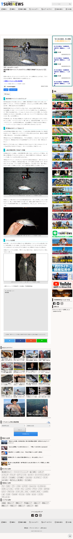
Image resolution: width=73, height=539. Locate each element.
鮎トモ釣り (33, 472)
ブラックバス (5, 497)
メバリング (5, 474)
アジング (12, 474)
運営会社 (26, 528)
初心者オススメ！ (7, 472)
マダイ (8, 486)
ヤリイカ (21, 494)
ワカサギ (14, 494)
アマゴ (34, 489)
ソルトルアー (13, 89)
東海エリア (45, 503)
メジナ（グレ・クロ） (22, 491)
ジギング (4, 477)
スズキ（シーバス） (7, 489)
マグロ (28, 494)
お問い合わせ (43, 528)
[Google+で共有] (31, 340)
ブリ (13, 486)
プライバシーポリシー (34, 528)
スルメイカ (32, 486)
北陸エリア (37, 503)
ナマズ (17, 489)
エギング (40, 472)
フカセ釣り (12, 477)
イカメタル (29, 477)
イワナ (40, 489)
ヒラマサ (24, 486)
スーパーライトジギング (42, 474)
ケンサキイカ (41, 486)
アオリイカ (11, 491)
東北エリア (11, 503)
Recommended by (44, 417)
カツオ (34, 494)
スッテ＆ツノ (38, 477)
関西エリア (5, 505)
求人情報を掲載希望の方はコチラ (62, 41)
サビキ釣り (28, 480)
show (8, 94)
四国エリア (21, 505)
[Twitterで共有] (9, 340)
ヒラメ (4, 491)
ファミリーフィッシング (21, 472)
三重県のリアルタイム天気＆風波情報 (13, 81)
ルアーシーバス (21, 474)
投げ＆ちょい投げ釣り (16, 480)
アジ (3, 486)
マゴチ (8, 494)
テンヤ (45, 477)
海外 (36, 505)
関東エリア (19, 503)
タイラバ (30, 474)
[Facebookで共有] (20, 340)
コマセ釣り (20, 477)
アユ (22, 489)
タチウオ (46, 489)
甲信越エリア (28, 503)
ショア (6, 89)
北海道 (4, 503)
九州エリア (30, 505)
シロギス (45, 491)
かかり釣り (5, 480)
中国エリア (13, 505)
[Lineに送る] (42, 340)
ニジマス (28, 489)
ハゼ (3, 494)
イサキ (18, 486)
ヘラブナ (40, 494)
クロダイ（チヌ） (36, 491)
